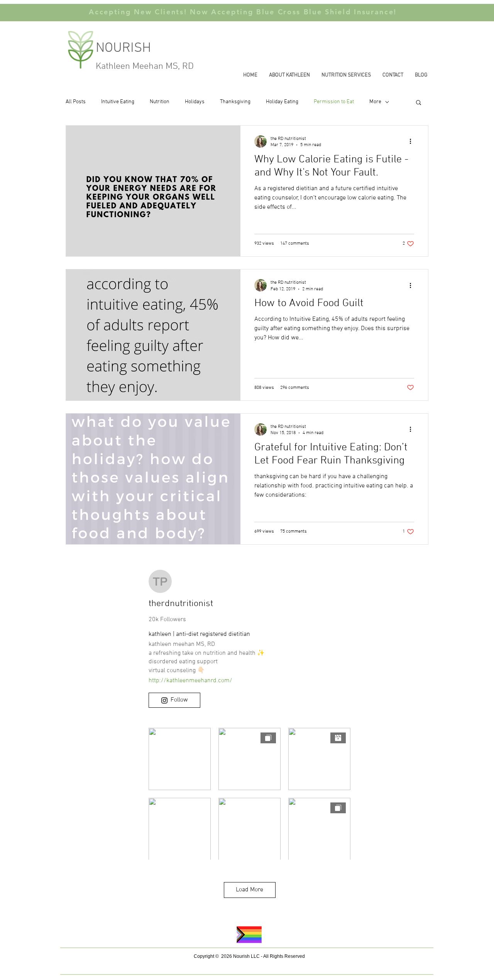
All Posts (76, 102)
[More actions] (413, 141)
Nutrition (159, 102)
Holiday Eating (282, 102)
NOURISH (125, 48)
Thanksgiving (235, 102)
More (375, 102)
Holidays (195, 102)
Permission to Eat (334, 102)
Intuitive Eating (117, 102)
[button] (418, 103)
